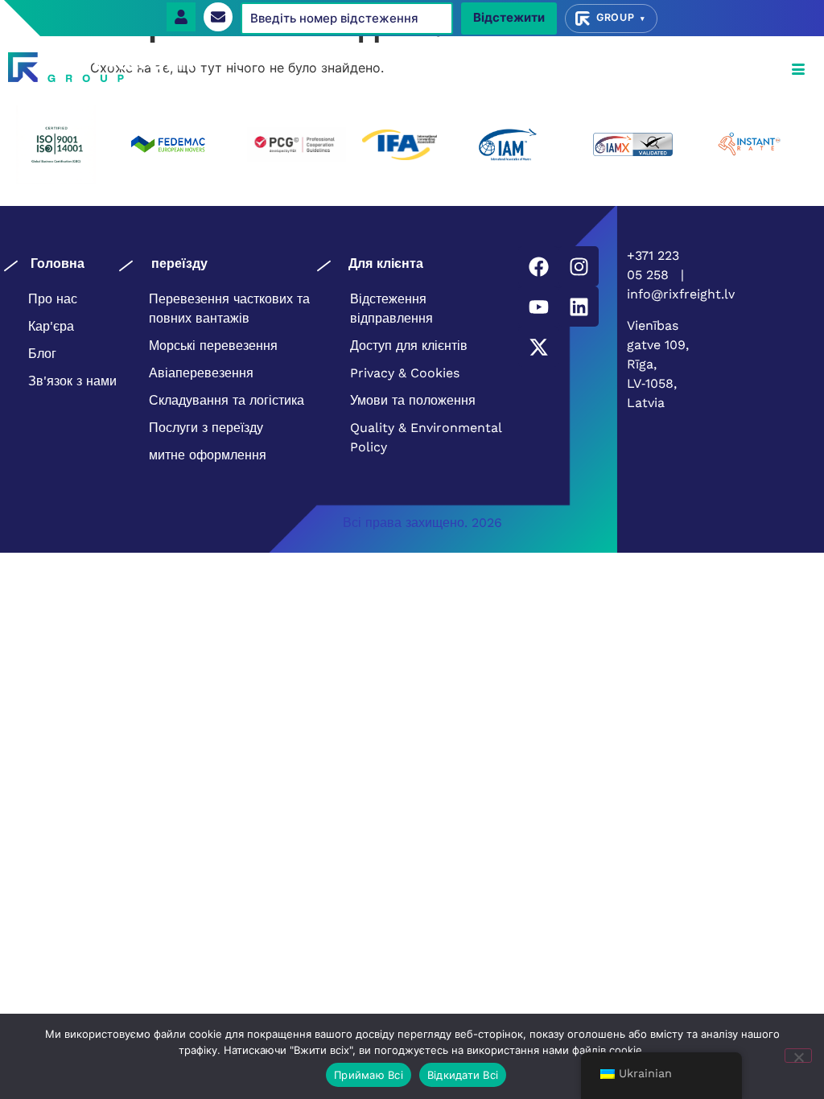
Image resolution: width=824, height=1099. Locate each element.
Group (620, 17)
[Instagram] (578, 266)
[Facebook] (538, 266)
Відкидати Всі (462, 1074)
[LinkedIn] (578, 306)
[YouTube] (538, 306)
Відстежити (509, 17)
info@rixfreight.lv (681, 294)
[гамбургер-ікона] (798, 70)
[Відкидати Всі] (798, 1055)
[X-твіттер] (538, 347)
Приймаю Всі (368, 1074)
